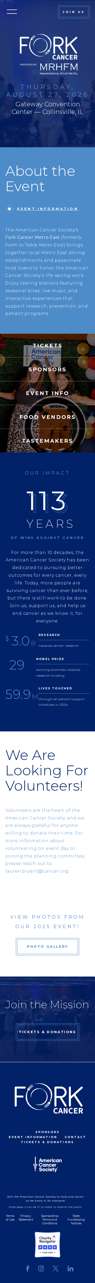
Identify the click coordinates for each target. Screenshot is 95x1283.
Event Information (47, 209)
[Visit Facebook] (28, 1269)
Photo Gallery (47, 946)
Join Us (74, 12)
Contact (75, 1137)
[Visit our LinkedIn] (68, 1269)
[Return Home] (47, 1098)
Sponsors (47, 1132)
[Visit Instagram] (41, 1269)
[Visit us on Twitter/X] (55, 1269)
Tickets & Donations (47, 1032)
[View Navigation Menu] (11, 12)
